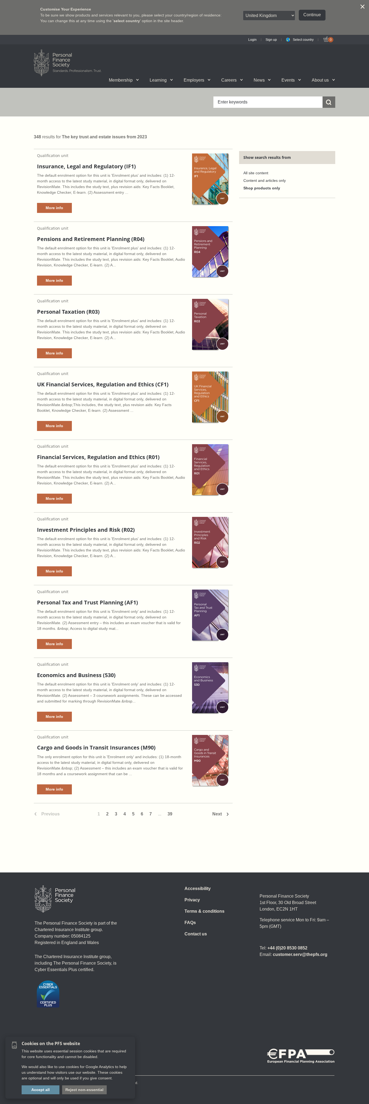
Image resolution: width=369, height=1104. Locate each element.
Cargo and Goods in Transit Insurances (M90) (96, 747)
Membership (121, 80)
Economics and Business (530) (76, 675)
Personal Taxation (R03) (68, 311)
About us (320, 80)
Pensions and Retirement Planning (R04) (91, 239)
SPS (218, 80)
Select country (303, 40)
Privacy (192, 900)
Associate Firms (102, 80)
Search (274, 80)
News (259, 80)
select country (126, 21)
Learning (158, 80)
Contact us (196, 934)
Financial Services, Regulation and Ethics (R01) (98, 457)
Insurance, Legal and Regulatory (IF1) (86, 166)
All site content (255, 173)
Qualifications (98, 80)
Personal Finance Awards (305, 80)
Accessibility (198, 888)
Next (217, 814)
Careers (229, 80)
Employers (194, 80)
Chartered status (64, 80)
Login (252, 40)
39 (169, 814)
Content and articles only (264, 181)
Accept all (40, 1090)
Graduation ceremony (308, 80)
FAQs (190, 922)
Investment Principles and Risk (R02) (86, 529)
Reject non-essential (84, 1090)
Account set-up (178, 80)
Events (288, 80)
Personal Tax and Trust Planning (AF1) (87, 602)
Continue (312, 14)
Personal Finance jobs (248, 80)
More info (54, 208)
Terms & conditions (204, 911)
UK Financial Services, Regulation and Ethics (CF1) (103, 384)
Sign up (271, 40)
